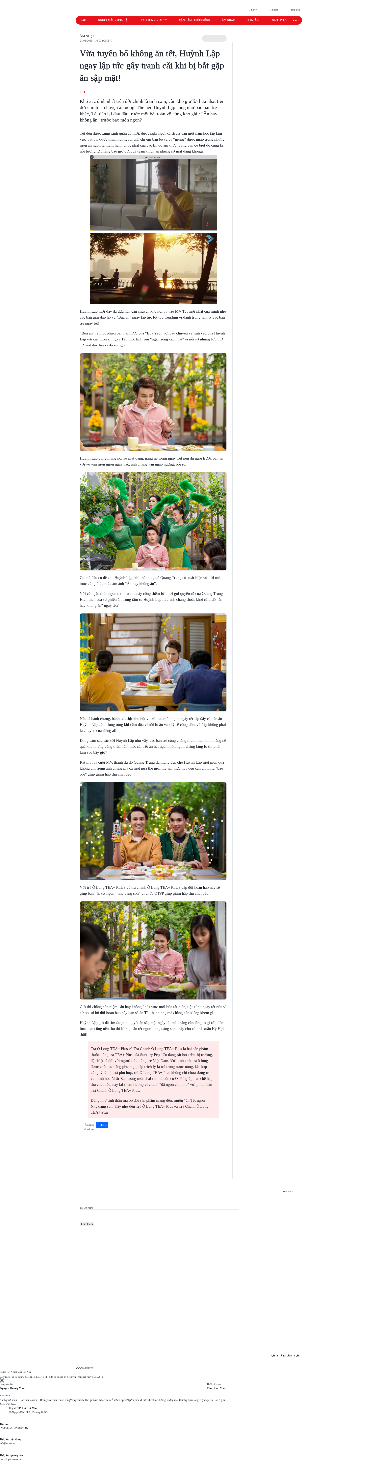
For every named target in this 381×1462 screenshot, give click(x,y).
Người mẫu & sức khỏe (140, 1400)
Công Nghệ (199, 1400)
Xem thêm (87, 1224)
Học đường (159, 1400)
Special (209, 1400)
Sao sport (279, 20)
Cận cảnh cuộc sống (194, 20)
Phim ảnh (253, 20)
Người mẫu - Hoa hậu (113, 20)
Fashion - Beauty (154, 20)
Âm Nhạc (87, 36)
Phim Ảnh (110, 1400)
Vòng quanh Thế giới (82, 1400)
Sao (83, 20)
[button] (214, 38)
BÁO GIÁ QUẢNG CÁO (285, 1355)
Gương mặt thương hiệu (179, 1400)
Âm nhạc (228, 20)
